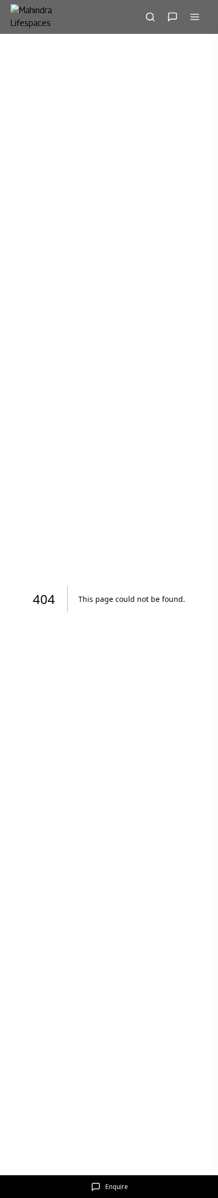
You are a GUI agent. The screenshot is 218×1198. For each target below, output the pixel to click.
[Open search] (150, 17)
